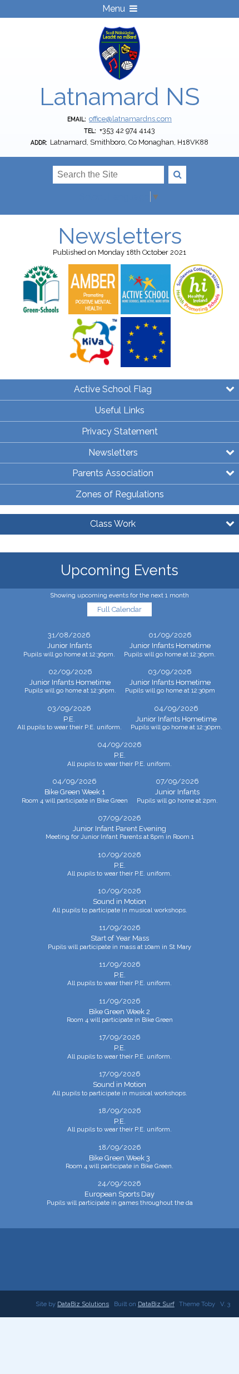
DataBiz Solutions (83, 1304)
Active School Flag (113, 389)
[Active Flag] (146, 289)
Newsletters (113, 452)
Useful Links (120, 410)
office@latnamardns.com (130, 119)
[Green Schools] (41, 289)
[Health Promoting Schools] (198, 289)
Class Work (113, 523)
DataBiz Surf (156, 1304)
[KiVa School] (93, 342)
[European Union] (146, 342)
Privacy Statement (120, 431)
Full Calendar (119, 609)
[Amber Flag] (93, 289)
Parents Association (112, 473)
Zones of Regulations (120, 494)
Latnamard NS (119, 96)
